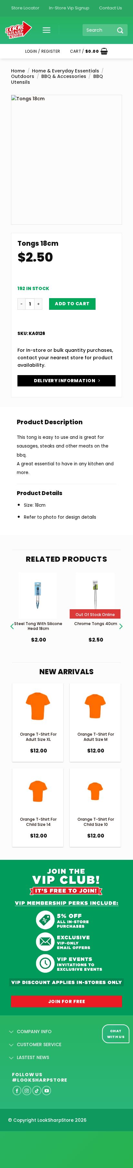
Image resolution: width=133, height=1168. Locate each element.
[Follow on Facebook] (17, 1090)
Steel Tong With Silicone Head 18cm (38, 626)
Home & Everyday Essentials (65, 71)
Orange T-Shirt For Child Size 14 (38, 822)
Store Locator (25, 8)
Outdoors (22, 76)
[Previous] (12, 618)
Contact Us (110, 8)
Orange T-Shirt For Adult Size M (95, 736)
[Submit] (120, 30)
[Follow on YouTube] (46, 1090)
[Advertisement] (51, 1139)
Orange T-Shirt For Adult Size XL (38, 736)
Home (18, 71)
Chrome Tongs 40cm (95, 623)
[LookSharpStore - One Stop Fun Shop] (18, 30)
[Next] (120, 618)
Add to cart (72, 303)
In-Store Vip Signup (69, 8)
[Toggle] (11, 1032)
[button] (44, 30)
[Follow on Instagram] (26, 1090)
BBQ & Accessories (63, 76)
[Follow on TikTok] (36, 1090)
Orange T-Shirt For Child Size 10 (95, 822)
